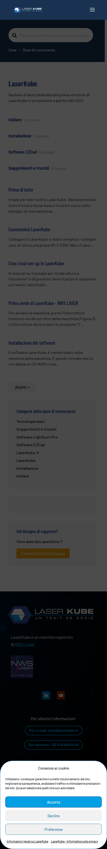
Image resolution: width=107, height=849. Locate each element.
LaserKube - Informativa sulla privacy (74, 841)
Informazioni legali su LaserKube (27, 841)
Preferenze (54, 829)
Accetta (53, 802)
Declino (54, 816)
